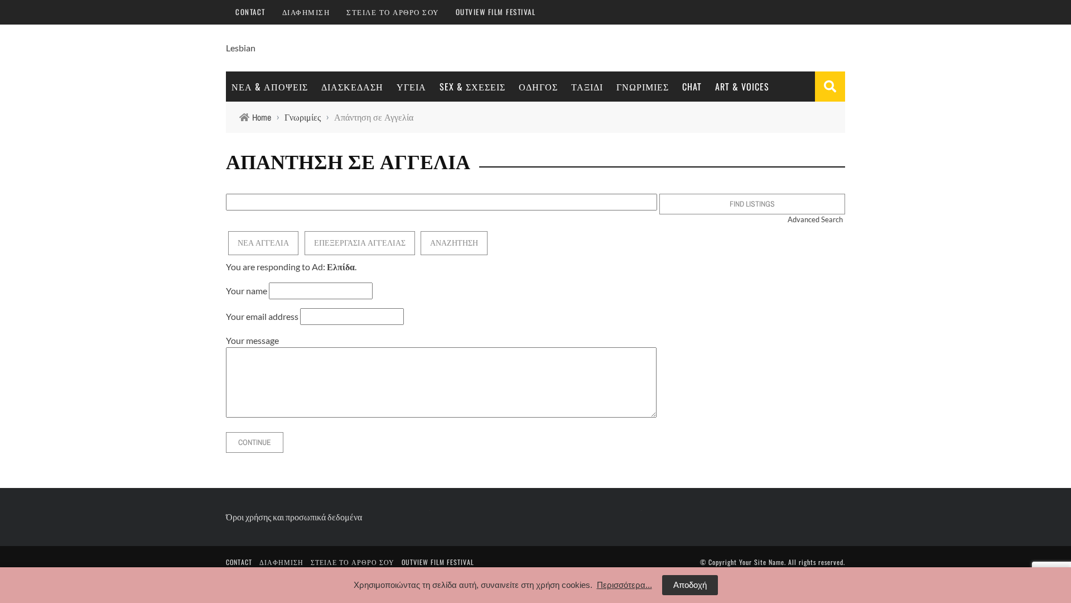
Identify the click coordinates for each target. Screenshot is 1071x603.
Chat (692, 86)
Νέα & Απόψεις (269, 86)
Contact (250, 11)
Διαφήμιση (306, 11)
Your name (246, 290)
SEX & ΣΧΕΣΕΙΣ (472, 86)
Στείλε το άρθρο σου (392, 11)
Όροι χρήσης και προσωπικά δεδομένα (294, 516)
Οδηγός (538, 86)
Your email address (262, 316)
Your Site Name (761, 562)
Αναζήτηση (454, 243)
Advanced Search (815, 219)
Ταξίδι (587, 86)
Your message (252, 340)
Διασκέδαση (352, 86)
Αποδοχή (690, 585)
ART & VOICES (742, 86)
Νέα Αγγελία (263, 243)
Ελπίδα (341, 266)
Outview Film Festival (496, 11)
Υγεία (411, 86)
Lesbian (240, 47)
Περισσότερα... (624, 585)
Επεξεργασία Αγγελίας (360, 243)
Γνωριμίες (642, 86)
